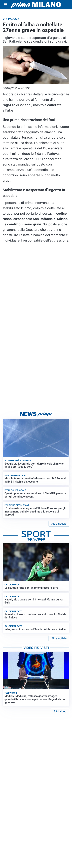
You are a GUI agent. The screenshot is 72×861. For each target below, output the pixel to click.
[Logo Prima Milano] (36, 4)
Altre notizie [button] (58, 523)
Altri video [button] (60, 711)
